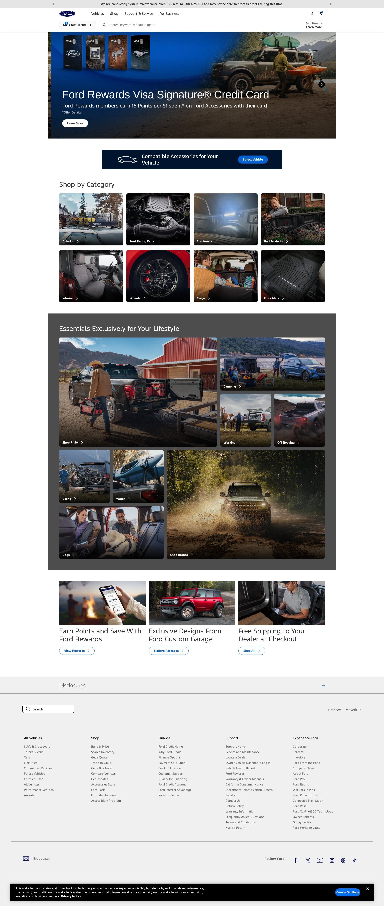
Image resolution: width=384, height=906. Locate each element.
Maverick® (354, 710)
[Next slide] (330, 4)
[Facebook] (296, 860)
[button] (123, 739)
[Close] (367, 892)
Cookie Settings (347, 892)
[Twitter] (307, 860)
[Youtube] (320, 860)
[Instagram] (332, 860)
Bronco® (334, 710)
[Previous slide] (53, 4)
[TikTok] (354, 860)
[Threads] (343, 860)
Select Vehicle (253, 159)
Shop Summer (74, 123)
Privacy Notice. (71, 896)
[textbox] (48, 709)
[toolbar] (192, 4)
